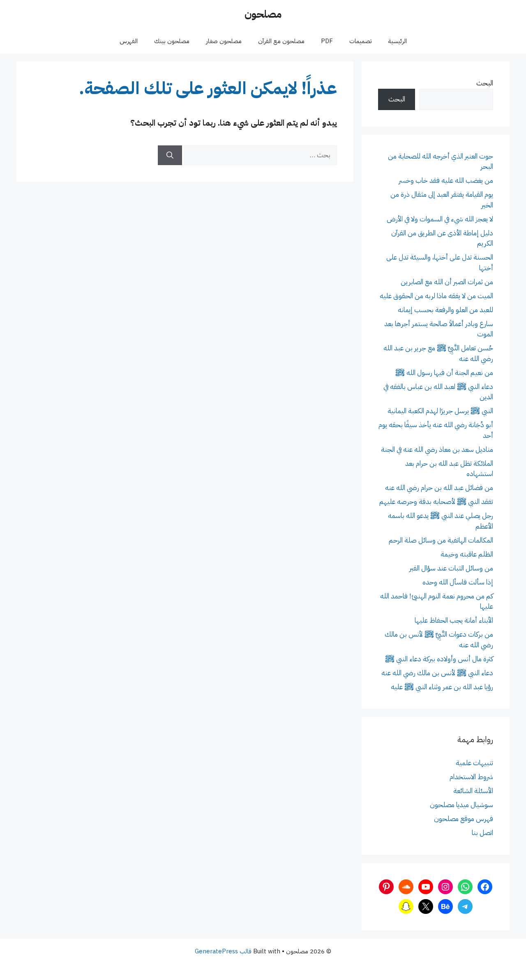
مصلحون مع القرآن (281, 41)
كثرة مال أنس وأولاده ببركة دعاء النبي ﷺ (439, 659)
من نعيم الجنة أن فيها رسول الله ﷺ (444, 373)
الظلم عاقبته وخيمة (467, 554)
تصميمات (360, 41)
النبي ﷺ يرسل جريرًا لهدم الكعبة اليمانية (440, 411)
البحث (484, 83)
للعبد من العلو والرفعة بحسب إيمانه (445, 310)
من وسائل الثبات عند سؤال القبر (451, 568)
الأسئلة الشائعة (473, 791)
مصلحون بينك (171, 41)
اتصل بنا (482, 833)
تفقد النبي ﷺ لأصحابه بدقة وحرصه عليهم (436, 502)
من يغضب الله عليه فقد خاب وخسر (446, 180)
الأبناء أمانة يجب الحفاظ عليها (454, 620)
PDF (327, 41)
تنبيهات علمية (474, 763)
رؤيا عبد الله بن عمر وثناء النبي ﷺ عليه (442, 687)
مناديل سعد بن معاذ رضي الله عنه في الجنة (437, 449)
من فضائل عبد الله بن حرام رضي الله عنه (439, 488)
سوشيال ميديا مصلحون (461, 805)
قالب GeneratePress (223, 951)
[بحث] (170, 155)
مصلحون (263, 14)
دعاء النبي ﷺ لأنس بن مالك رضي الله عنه (437, 673)
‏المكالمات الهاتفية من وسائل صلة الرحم (441, 540)
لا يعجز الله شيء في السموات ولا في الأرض (440, 219)
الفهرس (129, 41)
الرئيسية (397, 41)
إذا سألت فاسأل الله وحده (457, 582)
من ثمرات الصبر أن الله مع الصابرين (447, 282)
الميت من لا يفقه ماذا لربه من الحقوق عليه (436, 296)
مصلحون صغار (224, 41)
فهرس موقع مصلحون (463, 819)
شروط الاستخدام (471, 777)
